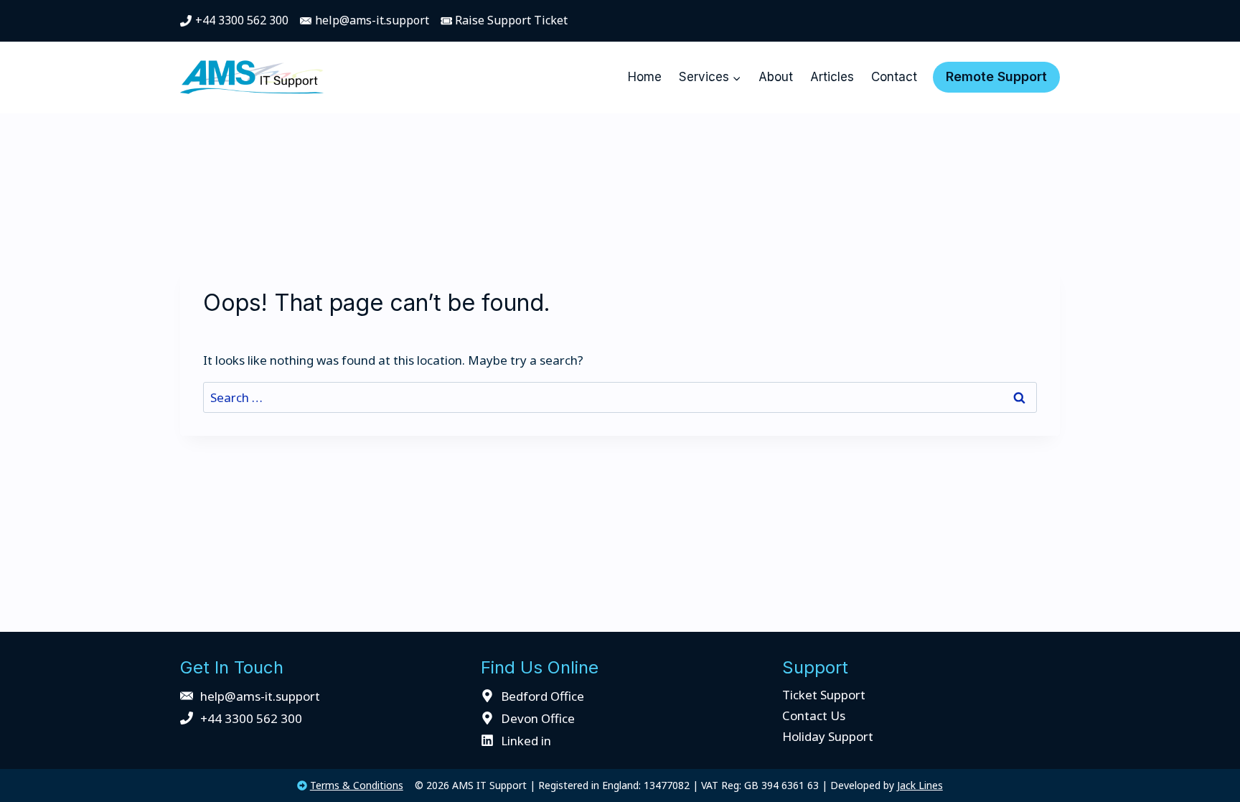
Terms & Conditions (356, 785)
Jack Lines (920, 785)
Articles (832, 77)
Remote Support (996, 76)
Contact (894, 77)
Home (645, 77)
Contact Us (813, 715)
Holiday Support (827, 736)
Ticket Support (823, 694)
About (775, 77)
